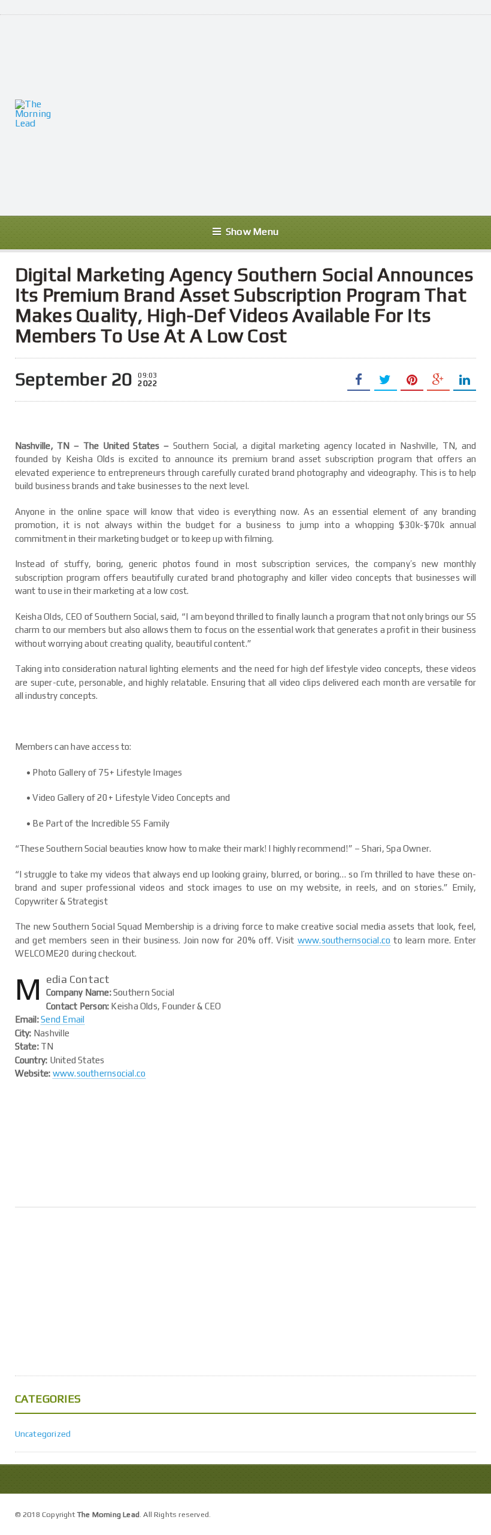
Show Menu (252, 231)
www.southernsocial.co (344, 940)
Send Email (62, 1019)
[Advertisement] (279, 114)
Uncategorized (43, 1434)
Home (463, 1513)
